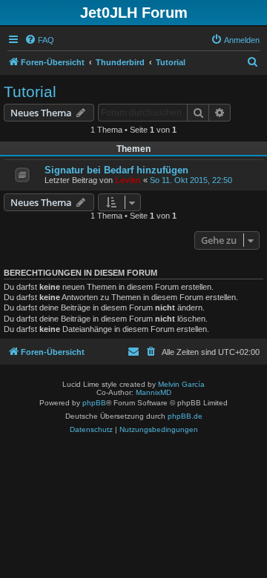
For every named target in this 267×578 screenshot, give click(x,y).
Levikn (128, 180)
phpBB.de (185, 416)
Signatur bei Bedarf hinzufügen (116, 170)
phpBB (94, 403)
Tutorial (30, 91)
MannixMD (153, 392)
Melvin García (181, 384)
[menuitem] (39, 40)
